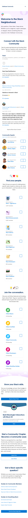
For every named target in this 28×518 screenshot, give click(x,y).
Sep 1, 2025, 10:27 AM (6, 89)
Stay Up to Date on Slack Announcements (11, 492)
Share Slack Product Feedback (8, 489)
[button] (14, 129)
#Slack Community (19, 66)
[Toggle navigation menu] (25, 6)
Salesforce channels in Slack (10, 92)
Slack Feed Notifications (9, 71)
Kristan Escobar (6, 66)
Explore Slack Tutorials (6, 505)
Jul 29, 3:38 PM (5, 68)
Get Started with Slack (6, 499)
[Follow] (22, 141)
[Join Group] (21, 197)
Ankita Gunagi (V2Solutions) (9, 107)
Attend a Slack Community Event (9, 486)
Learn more (4, 137)
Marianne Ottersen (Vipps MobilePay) (11, 86)
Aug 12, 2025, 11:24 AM (6, 111)
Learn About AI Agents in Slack (8, 502)
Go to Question (5, 77)
